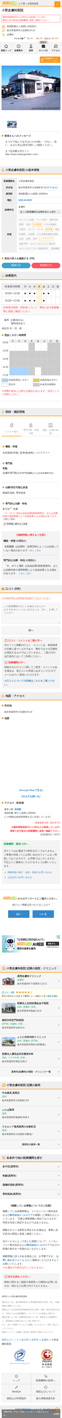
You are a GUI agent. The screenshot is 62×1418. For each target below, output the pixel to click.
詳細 (57, 1414)
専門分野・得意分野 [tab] (31, 432)
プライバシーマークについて (19, 1363)
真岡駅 (18, 809)
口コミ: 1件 (8, 992)
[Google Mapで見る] (31, 790)
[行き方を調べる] (31, 796)
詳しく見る (35, 550)
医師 (31, 50)
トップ (16, 1380)
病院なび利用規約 (16, 1398)
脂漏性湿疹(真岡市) (13, 1184)
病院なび (9, 3)
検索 (57, 1409)
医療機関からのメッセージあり (51, 59)
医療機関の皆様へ (45, 1380)
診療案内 (18, 50)
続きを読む (53, 996)
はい (18, 914)
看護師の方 (46, 265)
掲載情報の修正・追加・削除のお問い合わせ (29, 872)
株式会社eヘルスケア (21, 1215)
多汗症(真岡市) (11, 1166)
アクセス (56, 50)
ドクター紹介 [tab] (11, 431)
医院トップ (6, 50)
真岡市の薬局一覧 (31, 1144)
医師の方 (16, 265)
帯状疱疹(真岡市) (12, 1194)
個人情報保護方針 (45, 1398)
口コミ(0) (43, 50)
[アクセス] (52, 187)
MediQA (16, 1391)
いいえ (43, 914)
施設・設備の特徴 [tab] (50, 432)
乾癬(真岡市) (9, 1175)
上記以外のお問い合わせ (19, 877)
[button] (12, 124)
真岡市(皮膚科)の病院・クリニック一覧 (31, 1071)
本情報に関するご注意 (17, 524)
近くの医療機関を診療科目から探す (38, 212)
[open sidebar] (57, 4)
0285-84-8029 (25, 200)
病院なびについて (45, 1391)
